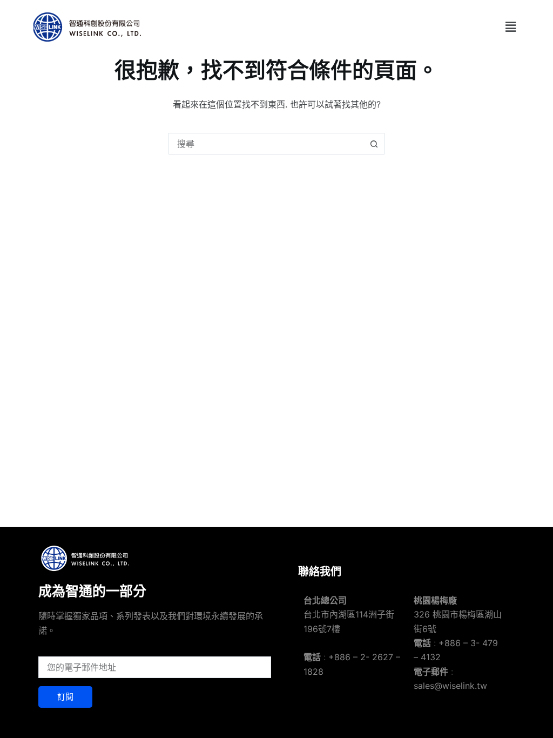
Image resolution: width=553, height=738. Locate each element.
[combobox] (266, 144)
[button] (510, 27)
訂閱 (65, 697)
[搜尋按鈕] (373, 143)
